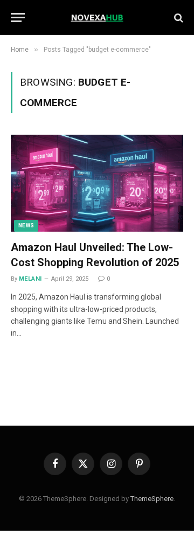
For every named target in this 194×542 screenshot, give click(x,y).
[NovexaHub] (97, 17)
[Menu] (18, 17)
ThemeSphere (152, 499)
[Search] (177, 17)
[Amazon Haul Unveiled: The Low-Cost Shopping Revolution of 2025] (97, 183)
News (26, 225)
